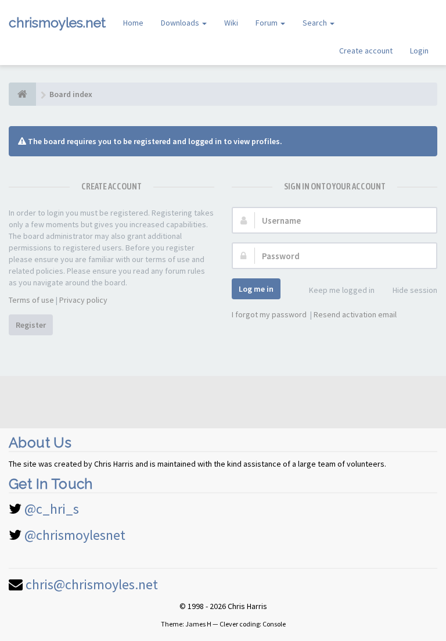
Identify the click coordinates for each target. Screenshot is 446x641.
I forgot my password (269, 314)
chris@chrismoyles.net (92, 584)
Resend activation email (355, 314)
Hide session (415, 290)
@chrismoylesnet (74, 535)
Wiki (231, 22)
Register (31, 325)
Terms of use (31, 300)
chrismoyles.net (57, 22)
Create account (366, 50)
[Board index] (22, 94)
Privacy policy (83, 300)
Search (316, 22)
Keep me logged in (342, 290)
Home (133, 22)
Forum (267, 22)
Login (419, 50)
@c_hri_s (51, 509)
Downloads (181, 22)
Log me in (256, 289)
